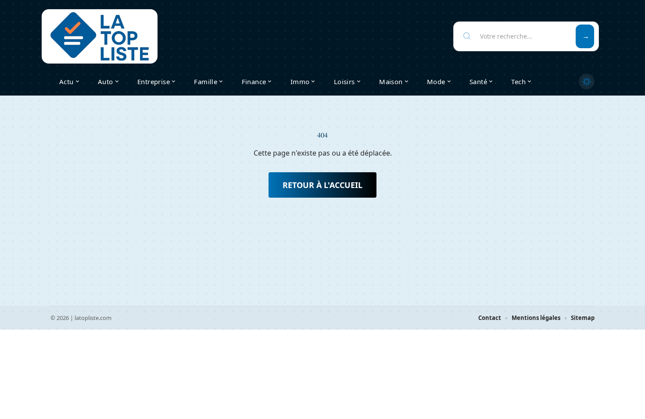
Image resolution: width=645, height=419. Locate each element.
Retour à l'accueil (322, 185)
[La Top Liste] (99, 36)
